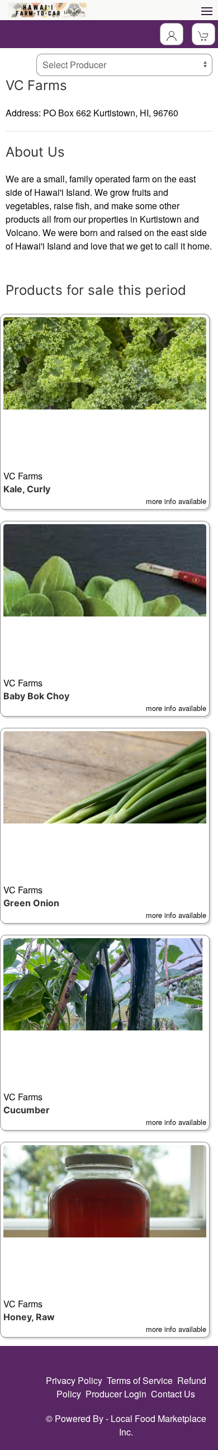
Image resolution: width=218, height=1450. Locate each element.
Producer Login (116, 1393)
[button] (105, 412)
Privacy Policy (74, 1380)
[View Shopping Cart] (203, 34)
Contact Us (173, 1393)
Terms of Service (140, 1380)
